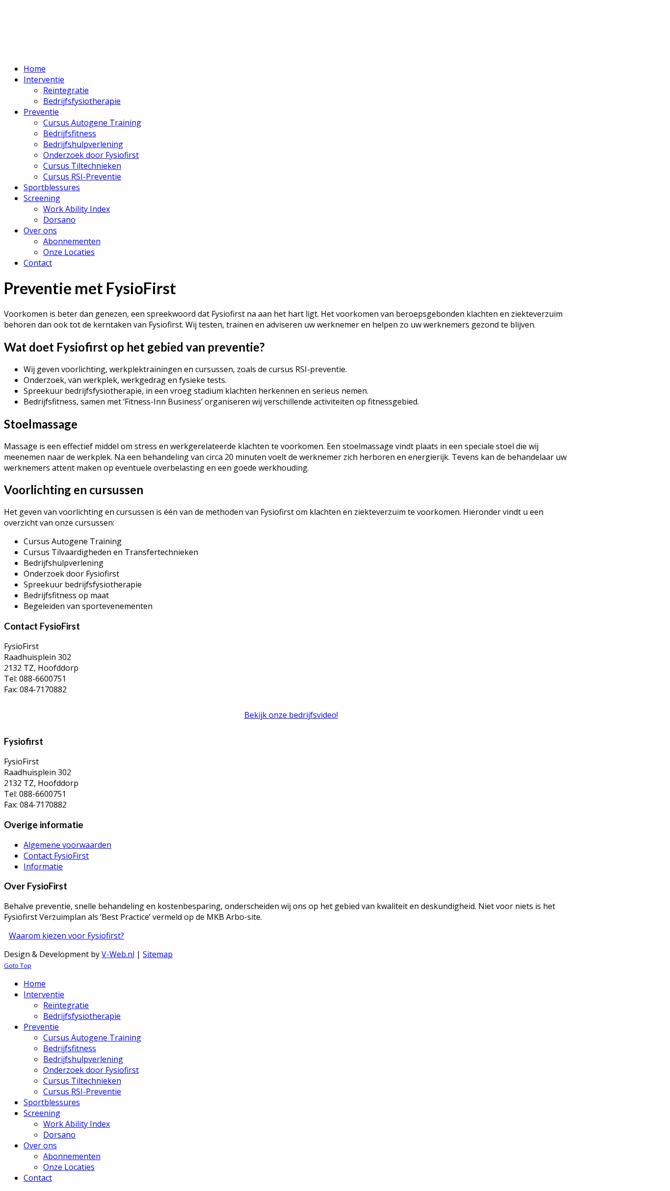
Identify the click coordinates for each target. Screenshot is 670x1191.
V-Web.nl (118, 954)
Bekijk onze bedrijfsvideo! (291, 715)
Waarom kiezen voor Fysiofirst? (66, 935)
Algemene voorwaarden (67, 844)
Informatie (43, 866)
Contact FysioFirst (56, 855)
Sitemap (158, 954)
